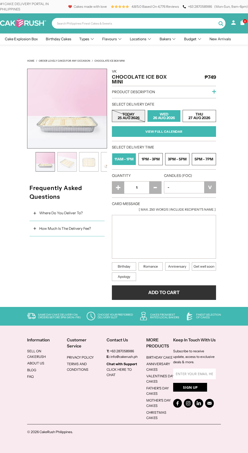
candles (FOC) (178, 175)
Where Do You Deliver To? (61, 213)
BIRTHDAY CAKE (159, 357)
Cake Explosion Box (21, 39)
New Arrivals (220, 39)
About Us (35, 363)
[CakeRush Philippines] (23, 26)
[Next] (102, 108)
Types (84, 39)
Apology (124, 276)
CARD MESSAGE (164, 206)
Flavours (109, 39)
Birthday (124, 266)
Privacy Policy (80, 357)
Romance (150, 266)
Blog (31, 370)
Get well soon (204, 266)
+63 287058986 (200, 6)
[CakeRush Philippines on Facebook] (177, 403)
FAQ (30, 376)
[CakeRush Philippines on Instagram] (188, 403)
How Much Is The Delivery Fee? (65, 228)
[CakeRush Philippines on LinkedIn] (198, 403)
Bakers (165, 39)
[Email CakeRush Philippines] (209, 403)
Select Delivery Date (133, 104)
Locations (138, 39)
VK (114, 71)
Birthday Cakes (58, 39)
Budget (190, 39)
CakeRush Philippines (55, 432)
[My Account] (233, 23)
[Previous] (32, 108)
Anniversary (177, 266)
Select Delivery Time (133, 147)
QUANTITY (121, 175)
